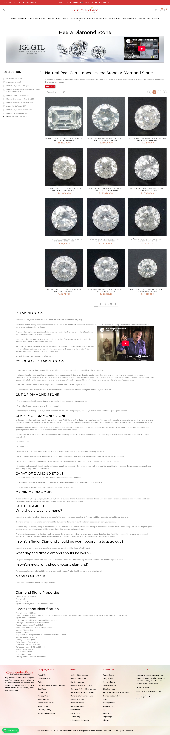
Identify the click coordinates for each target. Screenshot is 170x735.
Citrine (106, 720)
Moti (105, 699)
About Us (42, 675)
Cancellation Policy (46, 703)
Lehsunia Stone (109, 685)
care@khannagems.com (30, 2)
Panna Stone (14, 79)
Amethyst (107, 713)
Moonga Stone (109, 703)
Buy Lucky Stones (77, 706)
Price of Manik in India (79, 720)
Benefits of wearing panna (81, 696)
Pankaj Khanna (44, 679)
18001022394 (10, 2)
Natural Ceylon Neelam (18, 86)
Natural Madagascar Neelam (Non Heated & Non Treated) (23, 90)
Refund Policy (43, 706)
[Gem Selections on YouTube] (149, 697)
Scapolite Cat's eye (16, 106)
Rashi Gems (75, 713)
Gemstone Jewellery (111, 696)
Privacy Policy (43, 696)
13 (111, 304)
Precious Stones (77, 699)
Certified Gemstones (79, 675)
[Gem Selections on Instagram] (143, 697)
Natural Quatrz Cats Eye (17, 95)
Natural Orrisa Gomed (17, 113)
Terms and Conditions (47, 713)
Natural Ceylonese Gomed (19, 110)
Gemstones (75, 710)
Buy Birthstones (77, 703)
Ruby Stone (13, 82)
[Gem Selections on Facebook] (138, 697)
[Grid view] (149, 92)
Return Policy (43, 699)
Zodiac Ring (75, 717)
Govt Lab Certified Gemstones (83, 689)
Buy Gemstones (77, 682)
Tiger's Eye (107, 717)
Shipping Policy (44, 710)
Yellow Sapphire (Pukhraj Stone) (116, 692)
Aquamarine (108, 706)
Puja (40, 682)
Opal (105, 710)
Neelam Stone (109, 682)
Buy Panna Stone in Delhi (81, 685)
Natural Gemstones (78, 679)
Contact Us (42, 692)
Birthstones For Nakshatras (82, 692)
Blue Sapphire (109, 689)
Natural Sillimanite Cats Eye (19, 102)
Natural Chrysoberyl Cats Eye (20, 99)
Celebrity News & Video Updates (51, 685)
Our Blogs (42, 689)
